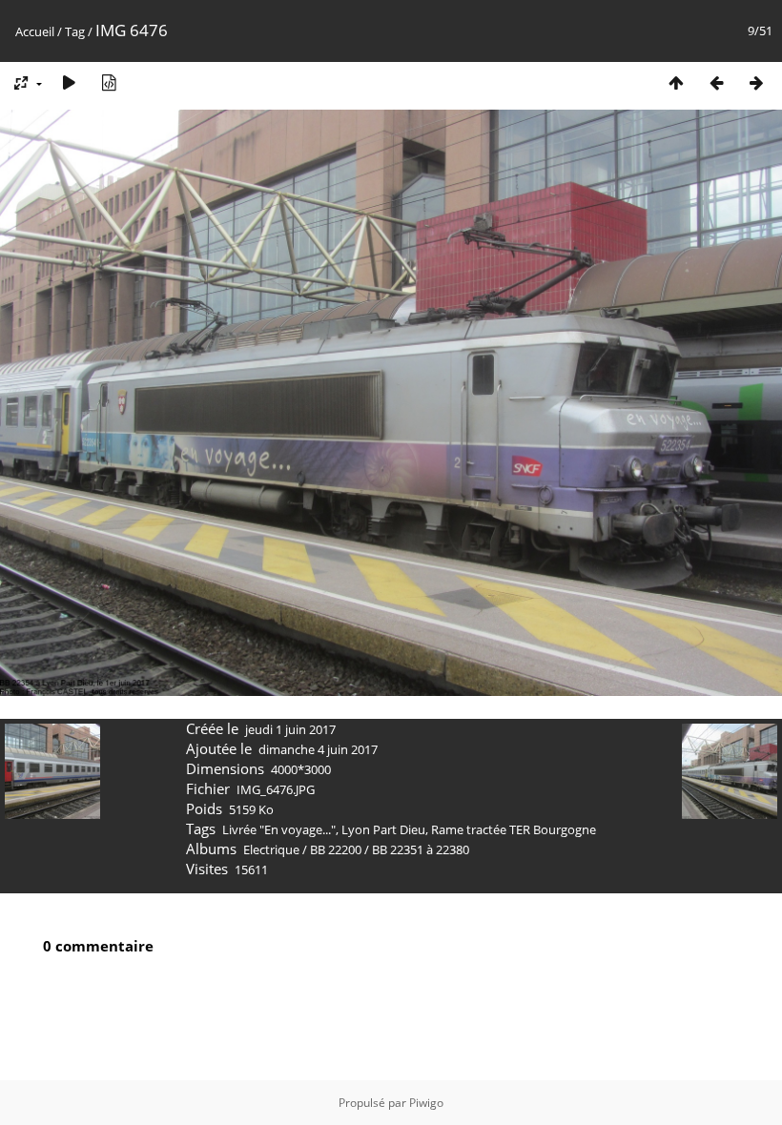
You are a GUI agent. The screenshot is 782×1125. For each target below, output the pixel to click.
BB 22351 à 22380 (420, 849)
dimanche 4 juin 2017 (318, 749)
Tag (75, 31)
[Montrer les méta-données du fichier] (109, 82)
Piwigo (426, 1102)
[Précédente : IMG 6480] (716, 82)
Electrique (271, 849)
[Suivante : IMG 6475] (756, 82)
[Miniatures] (676, 82)
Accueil (34, 31)
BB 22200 (335, 849)
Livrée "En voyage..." (279, 829)
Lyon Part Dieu (383, 829)
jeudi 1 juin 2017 (290, 729)
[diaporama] (69, 82)
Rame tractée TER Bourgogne (513, 829)
